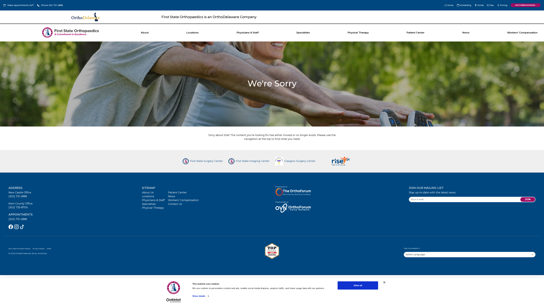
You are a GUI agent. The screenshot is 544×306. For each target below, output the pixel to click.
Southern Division (525, 5)
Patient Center (415, 32)
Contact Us (175, 204)
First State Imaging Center (252, 161)
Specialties (303, 32)
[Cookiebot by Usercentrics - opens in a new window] (173, 300)
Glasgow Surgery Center (299, 161)
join (528, 199)
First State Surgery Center (206, 161)
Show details (198, 296)
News (465, 32)
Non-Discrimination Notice (19, 248)
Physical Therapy (358, 32)
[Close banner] (384, 282)
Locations (192, 32)
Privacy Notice (38, 248)
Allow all (358, 285)
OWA (49, 248)
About (145, 32)
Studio (42, 253)
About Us (148, 192)
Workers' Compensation (522, 32)
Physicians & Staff (247, 32)
